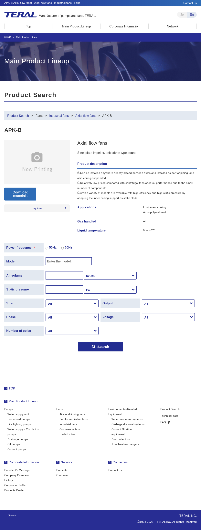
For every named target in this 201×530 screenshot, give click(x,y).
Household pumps (18, 419)
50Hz (53, 247)
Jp (182, 14)
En (192, 14)
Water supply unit (18, 414)
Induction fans (68, 434)
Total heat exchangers (125, 444)
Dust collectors (120, 439)
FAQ (163, 422)
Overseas (62, 475)
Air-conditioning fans (72, 414)
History (8, 480)
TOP (12, 388)
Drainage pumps (17, 439)
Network (66, 462)
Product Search (18, 115)
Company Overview (16, 475)
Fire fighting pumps (19, 424)
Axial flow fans (85, 115)
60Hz (68, 247)
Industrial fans (59, 115)
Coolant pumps (16, 449)
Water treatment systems (127, 419)
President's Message (17, 470)
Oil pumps (13, 444)
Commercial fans (69, 429)
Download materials (20, 194)
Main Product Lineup (23, 401)
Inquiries (37, 208)
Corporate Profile (15, 485)
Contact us (190, 3)
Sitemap (12, 515)
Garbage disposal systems (127, 424)
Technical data (169, 415)
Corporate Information (24, 462)
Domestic (62, 470)
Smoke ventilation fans (73, 419)
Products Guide (14, 490)
